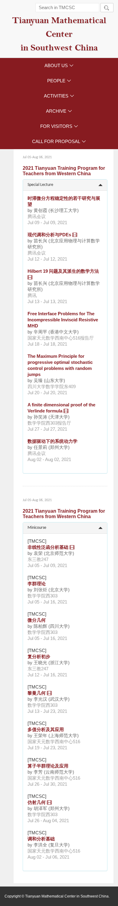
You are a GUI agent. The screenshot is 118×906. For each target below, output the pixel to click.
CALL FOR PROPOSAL (59, 141)
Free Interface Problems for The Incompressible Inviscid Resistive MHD (63, 319)
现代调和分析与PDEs (49, 234)
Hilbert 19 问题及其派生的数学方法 (63, 271)
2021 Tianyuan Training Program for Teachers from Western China (64, 171)
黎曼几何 (37, 693)
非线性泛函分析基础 (48, 547)
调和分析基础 (41, 838)
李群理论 (37, 583)
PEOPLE (59, 80)
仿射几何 (37, 802)
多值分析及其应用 (46, 729)
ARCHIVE (59, 111)
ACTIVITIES (59, 95)
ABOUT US (59, 65)
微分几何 (37, 620)
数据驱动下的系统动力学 (52, 441)
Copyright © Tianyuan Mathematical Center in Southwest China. (57, 896)
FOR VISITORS (59, 126)
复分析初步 (39, 656)
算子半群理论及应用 (48, 765)
